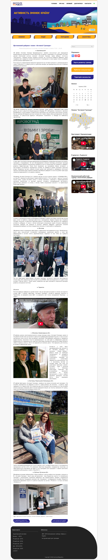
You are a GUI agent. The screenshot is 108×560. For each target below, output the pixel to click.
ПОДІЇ (43, 37)
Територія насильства (82, 77)
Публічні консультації (82, 70)
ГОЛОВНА (54, 3)
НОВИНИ (22, 37)
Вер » (88, 105)
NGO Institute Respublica (57, 557)
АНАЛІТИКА (86, 37)
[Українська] (94, 4)
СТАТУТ (15, 551)
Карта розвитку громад (82, 62)
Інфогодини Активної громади (23, 516)
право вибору (49, 516)
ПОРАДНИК (65, 37)
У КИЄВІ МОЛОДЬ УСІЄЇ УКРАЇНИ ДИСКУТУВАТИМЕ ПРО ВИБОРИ (59, 521)
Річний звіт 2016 (18, 541)
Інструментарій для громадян (50, 538)
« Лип (76, 105)
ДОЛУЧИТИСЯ (78, 3)
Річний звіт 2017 (18, 543)
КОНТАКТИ (88, 3)
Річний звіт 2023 (18, 548)
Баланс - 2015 (17, 536)
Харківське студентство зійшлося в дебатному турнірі (21, 521)
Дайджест (43, 516)
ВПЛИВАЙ (69, 3)
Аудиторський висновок (19, 534)
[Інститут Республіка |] (24, 4)
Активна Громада (36, 516)
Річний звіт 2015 (18, 539)
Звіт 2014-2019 (17, 546)
